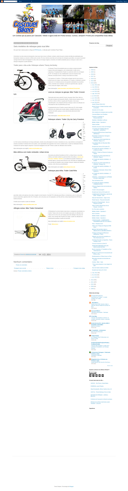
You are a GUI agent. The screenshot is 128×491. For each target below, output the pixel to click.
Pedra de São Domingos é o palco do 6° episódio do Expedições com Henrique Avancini (100, 347)
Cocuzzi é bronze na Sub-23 (99, 243)
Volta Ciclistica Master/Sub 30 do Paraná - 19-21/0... (100, 206)
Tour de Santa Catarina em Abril (100, 267)
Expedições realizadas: (96, 355)
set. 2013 (94, 91)
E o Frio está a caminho (98, 209)
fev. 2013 (94, 275)
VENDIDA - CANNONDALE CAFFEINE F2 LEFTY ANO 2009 (102, 177)
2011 (92, 282)
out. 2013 (94, 89)
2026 (92, 69)
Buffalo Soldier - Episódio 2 (99, 215)
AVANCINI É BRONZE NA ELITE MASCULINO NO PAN (100, 246)
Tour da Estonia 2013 (97, 180)
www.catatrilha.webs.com (30, 204)
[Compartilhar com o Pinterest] (50, 254)
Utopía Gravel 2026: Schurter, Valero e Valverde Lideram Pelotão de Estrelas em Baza (100, 305)
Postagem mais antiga (79, 268)
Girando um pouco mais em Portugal (101, 126)
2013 (92, 83)
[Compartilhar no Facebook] (48, 254)
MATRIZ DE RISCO (95, 326)
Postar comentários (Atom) (24, 271)
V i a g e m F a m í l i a (97, 295)
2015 (92, 78)
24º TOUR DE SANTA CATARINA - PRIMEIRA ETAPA (100, 183)
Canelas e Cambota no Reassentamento (98, 117)
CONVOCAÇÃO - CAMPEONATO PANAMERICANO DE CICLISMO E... (102, 220)
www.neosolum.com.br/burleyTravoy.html (69, 88)
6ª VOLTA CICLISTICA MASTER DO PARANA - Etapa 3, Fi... (101, 140)
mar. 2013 (95, 272)
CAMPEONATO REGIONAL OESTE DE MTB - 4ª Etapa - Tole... (102, 195)
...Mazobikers (94, 302)
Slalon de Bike (96, 124)
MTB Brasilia (37, 50)
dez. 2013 (95, 85)
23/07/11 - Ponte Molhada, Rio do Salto (101, 392)
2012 (92, 280)
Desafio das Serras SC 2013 (99, 270)
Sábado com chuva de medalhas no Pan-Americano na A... (101, 237)
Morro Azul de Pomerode (97, 331)
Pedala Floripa (95, 335)
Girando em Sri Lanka (97, 110)
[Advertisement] (97, 56)
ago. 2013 (95, 93)
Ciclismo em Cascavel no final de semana (101, 399)
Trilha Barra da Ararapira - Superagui (99, 312)
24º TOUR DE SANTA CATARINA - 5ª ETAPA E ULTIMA (101, 149)
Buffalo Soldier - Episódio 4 (99, 122)
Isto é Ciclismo (96, 213)
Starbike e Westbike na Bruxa (99, 120)
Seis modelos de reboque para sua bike (102, 112)
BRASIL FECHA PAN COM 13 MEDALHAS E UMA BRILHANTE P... (102, 230)
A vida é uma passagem (98, 189)
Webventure (55, 224)
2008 (92, 288)
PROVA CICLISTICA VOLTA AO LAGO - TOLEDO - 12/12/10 (100, 402)
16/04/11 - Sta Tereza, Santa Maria (99, 383)
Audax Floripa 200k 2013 (98, 104)
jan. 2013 (94, 277)
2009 (92, 286)
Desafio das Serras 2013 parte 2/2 (101, 146)
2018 (92, 74)
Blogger (71, 486)
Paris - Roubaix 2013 (97, 223)
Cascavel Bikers (95, 311)
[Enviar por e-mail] (43, 254)
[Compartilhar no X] (46, 254)
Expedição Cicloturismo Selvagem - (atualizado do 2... (101, 136)
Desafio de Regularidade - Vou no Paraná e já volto (100, 203)
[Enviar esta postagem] (39, 254)
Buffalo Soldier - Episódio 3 (99, 211)
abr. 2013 (94, 102)
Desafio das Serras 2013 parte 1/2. (101, 192)
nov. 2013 (95, 87)
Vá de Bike (94, 316)
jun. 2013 (94, 98)
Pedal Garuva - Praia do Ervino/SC (101, 200)
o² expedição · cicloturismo (98, 330)
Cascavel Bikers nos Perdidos (99, 114)
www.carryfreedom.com (35, 148)
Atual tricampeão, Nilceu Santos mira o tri (101, 389)
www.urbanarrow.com (69, 167)
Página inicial (49, 268)
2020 (92, 72)
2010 (92, 284)
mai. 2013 (95, 100)
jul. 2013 (94, 95)
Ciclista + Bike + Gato (97, 262)
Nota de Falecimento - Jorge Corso (101, 197)
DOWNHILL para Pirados (97, 386)
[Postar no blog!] (44, 254)
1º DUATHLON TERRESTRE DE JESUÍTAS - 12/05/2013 (100, 129)
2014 (92, 80)
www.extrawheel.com (69, 221)
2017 (92, 76)
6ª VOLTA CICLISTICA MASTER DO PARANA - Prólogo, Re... (101, 163)
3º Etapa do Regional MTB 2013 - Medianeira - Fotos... (100, 233)
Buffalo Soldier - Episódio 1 (99, 218)
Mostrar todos (110, 365)
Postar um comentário (21, 265)
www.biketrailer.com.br (64, 115)
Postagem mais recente (20, 268)
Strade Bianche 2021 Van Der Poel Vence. (100, 362)
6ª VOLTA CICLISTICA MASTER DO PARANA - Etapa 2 (101, 156)
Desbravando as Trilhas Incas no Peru (102, 256)
